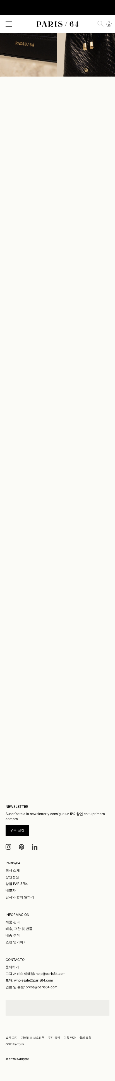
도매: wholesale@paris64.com (29, 980)
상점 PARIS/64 (17, 884)
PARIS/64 (23, 1059)
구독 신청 (17, 830)
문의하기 (12, 967)
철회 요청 (85, 1037)
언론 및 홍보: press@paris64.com (32, 987)
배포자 (11, 890)
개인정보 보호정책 (32, 1037)
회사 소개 (13, 870)
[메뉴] (9, 24)
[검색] (100, 24)
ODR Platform (15, 1044)
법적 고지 (12, 1037)
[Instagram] (8, 847)
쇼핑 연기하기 (16, 942)
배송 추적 (13, 935)
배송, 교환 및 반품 (19, 928)
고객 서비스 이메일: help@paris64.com (36, 973)
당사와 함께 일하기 (20, 897)
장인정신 (12, 877)
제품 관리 (13, 922)
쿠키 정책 (54, 1037)
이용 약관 (70, 1037)
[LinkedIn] (34, 847)
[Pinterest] (21, 847)
